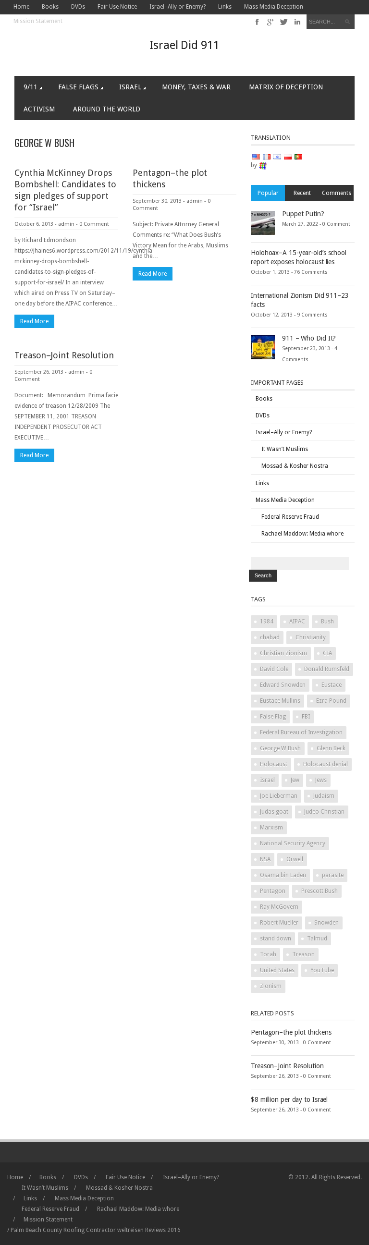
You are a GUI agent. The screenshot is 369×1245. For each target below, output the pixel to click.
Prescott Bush (319, 891)
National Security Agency (292, 843)
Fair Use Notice (117, 6)
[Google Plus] (270, 21)
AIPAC (297, 621)
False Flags (78, 87)
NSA (265, 859)
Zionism (271, 986)
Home (21, 6)
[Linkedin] (297, 21)
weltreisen (130, 1230)
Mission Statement (37, 21)
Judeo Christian (324, 811)
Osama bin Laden (283, 875)
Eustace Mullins (280, 700)
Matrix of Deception (286, 87)
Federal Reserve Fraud (290, 516)
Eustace (331, 685)
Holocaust (273, 764)
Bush (327, 621)
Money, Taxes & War (196, 87)
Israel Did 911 (184, 45)
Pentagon (272, 891)
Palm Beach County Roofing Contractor (63, 1230)
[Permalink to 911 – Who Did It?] (263, 346)
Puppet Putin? (303, 214)
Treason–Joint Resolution (64, 355)
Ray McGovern (279, 906)
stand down (275, 938)
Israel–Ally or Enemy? (177, 6)
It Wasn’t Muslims (284, 449)
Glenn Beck (331, 748)
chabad (270, 637)
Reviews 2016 (163, 1230)
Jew (295, 780)
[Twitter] (284, 21)
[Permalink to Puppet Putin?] (263, 222)
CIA (327, 653)
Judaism (323, 796)
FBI (306, 716)
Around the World (106, 109)
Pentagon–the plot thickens (291, 1032)
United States (277, 970)
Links (225, 6)
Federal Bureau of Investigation (301, 732)
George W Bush (280, 748)
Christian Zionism (283, 653)
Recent (302, 193)
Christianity (310, 637)
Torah (268, 954)
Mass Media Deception (273, 6)
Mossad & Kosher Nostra (294, 466)
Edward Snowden (283, 685)
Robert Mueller (279, 922)
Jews (321, 780)
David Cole (274, 669)
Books (50, 6)
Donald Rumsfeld (326, 669)
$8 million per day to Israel (289, 1099)
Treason (303, 954)
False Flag (273, 716)
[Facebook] (257, 21)
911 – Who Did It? (309, 338)
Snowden (326, 922)
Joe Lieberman (278, 796)
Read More (34, 321)
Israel (130, 87)
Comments (336, 193)
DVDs (78, 6)
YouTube (322, 970)
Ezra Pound (331, 700)
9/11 (30, 87)
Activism (39, 109)
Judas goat (274, 811)
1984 (266, 621)
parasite (333, 875)
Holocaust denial (325, 764)
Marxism (271, 827)
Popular (268, 193)
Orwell (294, 859)
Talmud (317, 938)
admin (66, 224)
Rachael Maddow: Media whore (302, 533)
